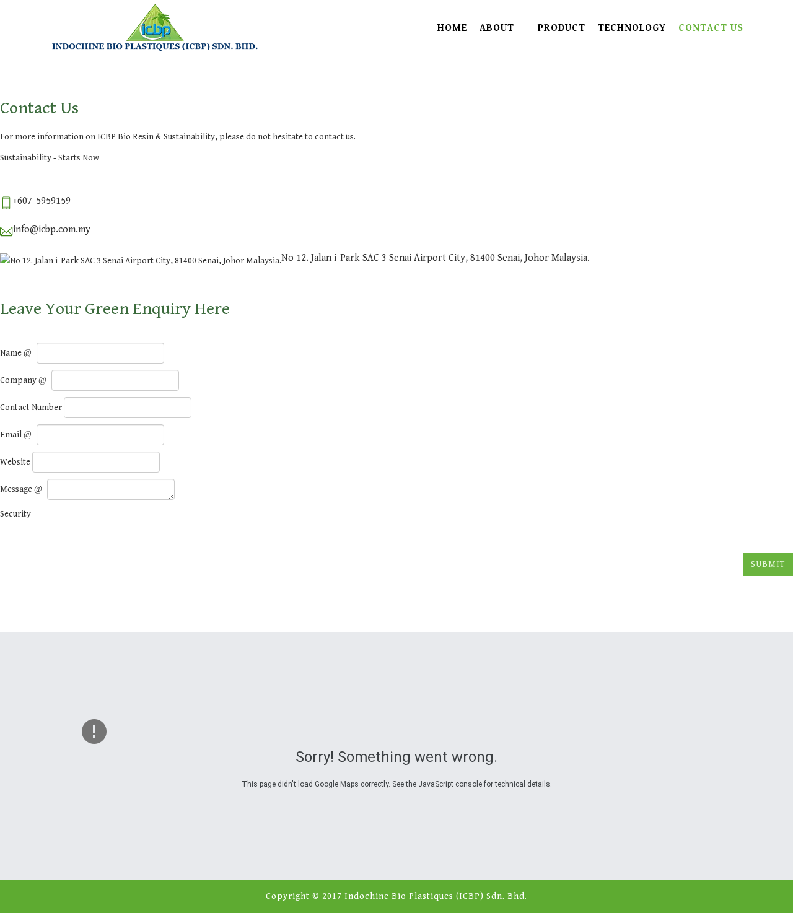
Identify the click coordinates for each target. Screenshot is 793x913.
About (497, 28)
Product (561, 28)
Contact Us (710, 28)
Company (19, 380)
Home (452, 28)
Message (17, 489)
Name (12, 353)
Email (12, 435)
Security (15, 514)
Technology (632, 28)
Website (15, 462)
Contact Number (31, 408)
